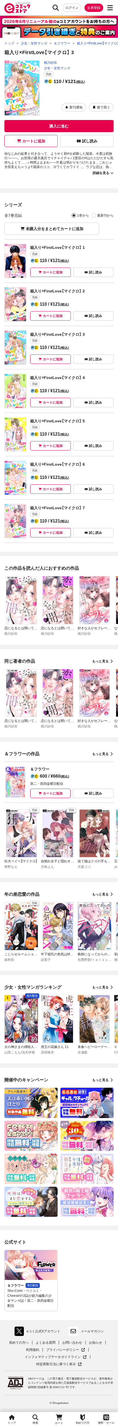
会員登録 (93, 8)
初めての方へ (19, 1343)
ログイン (71, 8)
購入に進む (59, 126)
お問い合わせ (72, 1343)
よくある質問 (45, 1343)
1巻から (83, 215)
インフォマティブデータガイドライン (53, 1357)
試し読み (89, 141)
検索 (35, 1422)
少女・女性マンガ (57, 68)
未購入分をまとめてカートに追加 (54, 228)
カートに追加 (33, 141)
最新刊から (105, 215)
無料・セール (106, 1422)
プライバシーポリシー (65, 1350)
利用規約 (32, 1350)
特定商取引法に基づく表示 (59, 1364)
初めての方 (82, 1422)
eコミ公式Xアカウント (39, 1332)
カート (59, 1423)
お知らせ (95, 1343)
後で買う (103, 107)
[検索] (55, 7)
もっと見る (100, 661)
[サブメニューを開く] (110, 7)
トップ (12, 1422)
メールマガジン (92, 1331)
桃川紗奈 (50, 63)
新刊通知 (76, 107)
